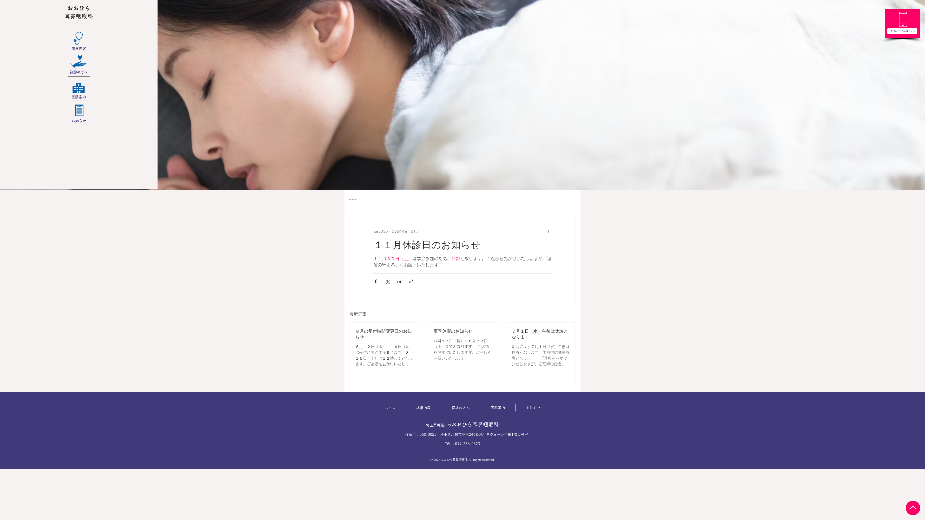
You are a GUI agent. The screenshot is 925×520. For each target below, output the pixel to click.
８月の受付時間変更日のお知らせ (383, 334)
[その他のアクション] (549, 231)
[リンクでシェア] (411, 281)
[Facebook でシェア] (375, 281)
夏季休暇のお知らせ (453, 331)
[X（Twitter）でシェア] (387, 281)
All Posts (353, 199)
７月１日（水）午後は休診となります (540, 334)
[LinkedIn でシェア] (399, 281)
